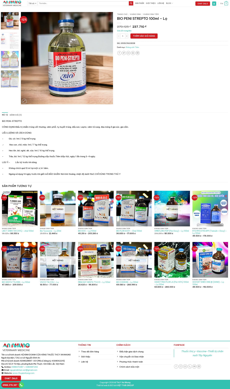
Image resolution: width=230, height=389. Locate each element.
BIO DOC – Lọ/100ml (87, 231)
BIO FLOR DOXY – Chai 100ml (129, 231)
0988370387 (17, 367)
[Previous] (26, 58)
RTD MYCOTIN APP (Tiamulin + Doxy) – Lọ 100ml (209, 232)
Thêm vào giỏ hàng (144, 36)
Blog (168, 3)
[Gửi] (131, 3)
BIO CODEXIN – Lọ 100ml (127, 282)
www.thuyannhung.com (23, 373)
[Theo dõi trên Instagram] (181, 366)
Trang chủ (122, 14)
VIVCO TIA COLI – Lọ (49, 282)
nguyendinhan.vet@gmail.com (23, 370)
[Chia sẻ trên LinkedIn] (137, 53)
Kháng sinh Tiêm (151, 14)
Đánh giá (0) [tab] (16, 115)
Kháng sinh (135, 14)
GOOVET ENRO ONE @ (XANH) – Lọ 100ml (208, 283)
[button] (214, 3)
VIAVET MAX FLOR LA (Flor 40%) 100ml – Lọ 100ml (171, 283)
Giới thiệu (150, 3)
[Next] (107, 58)
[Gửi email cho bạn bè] (128, 53)
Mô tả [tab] (5, 115)
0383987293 (32, 367)
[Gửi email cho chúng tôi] (185, 366)
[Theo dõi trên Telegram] (199, 366)
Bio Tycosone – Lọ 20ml (50, 231)
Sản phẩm (139, 3)
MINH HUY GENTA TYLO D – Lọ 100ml (94, 282)
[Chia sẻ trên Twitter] (124, 53)
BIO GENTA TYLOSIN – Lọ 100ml (16, 282)
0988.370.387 (10, 385)
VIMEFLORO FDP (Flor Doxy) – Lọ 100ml (171, 231)
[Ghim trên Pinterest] (133, 53)
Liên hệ (160, 3)
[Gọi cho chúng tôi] (190, 366)
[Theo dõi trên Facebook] (176, 366)
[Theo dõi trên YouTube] (194, 366)
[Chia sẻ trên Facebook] (119, 53)
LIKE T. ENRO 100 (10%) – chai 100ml (18, 231)
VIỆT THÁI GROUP (125, 385)
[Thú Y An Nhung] (12, 3)
